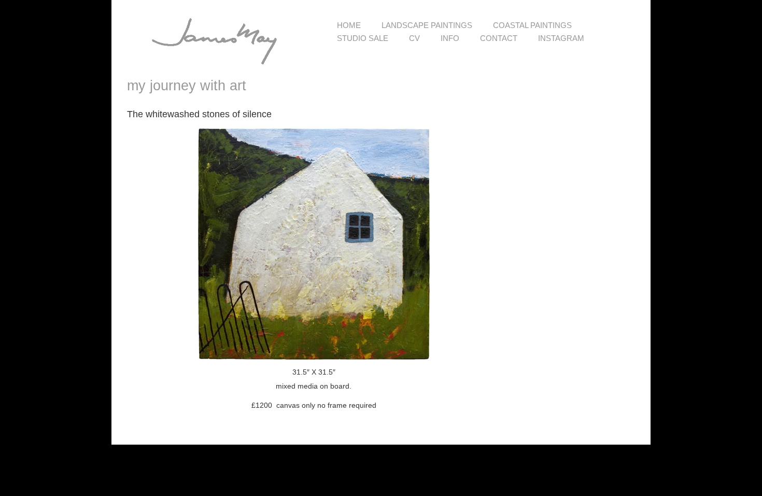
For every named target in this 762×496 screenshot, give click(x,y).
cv (414, 38)
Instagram (561, 38)
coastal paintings (532, 25)
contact (498, 38)
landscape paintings (427, 25)
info (450, 38)
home (349, 25)
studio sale (362, 38)
